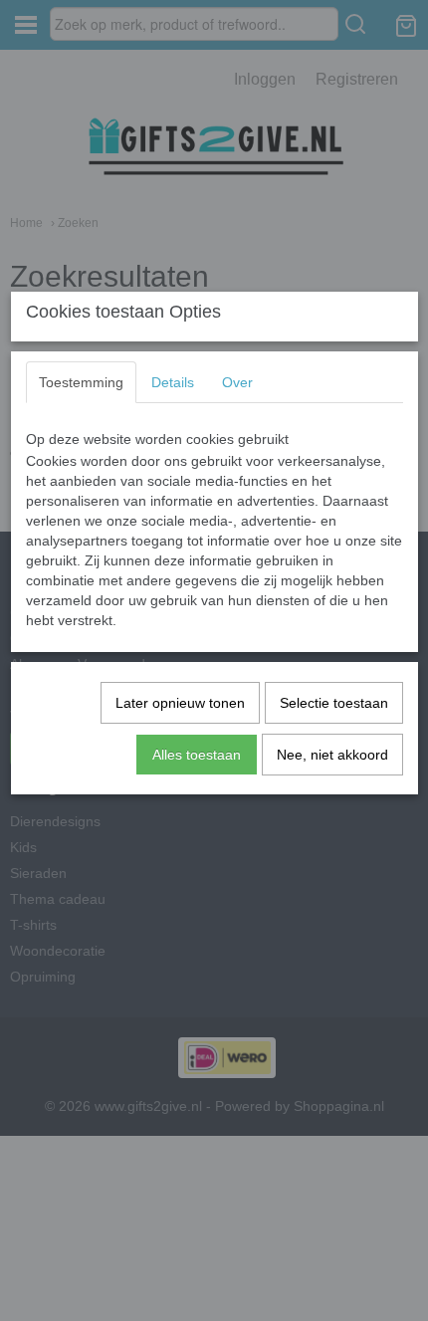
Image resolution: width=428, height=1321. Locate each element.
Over (237, 382)
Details (172, 382)
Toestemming (81, 382)
